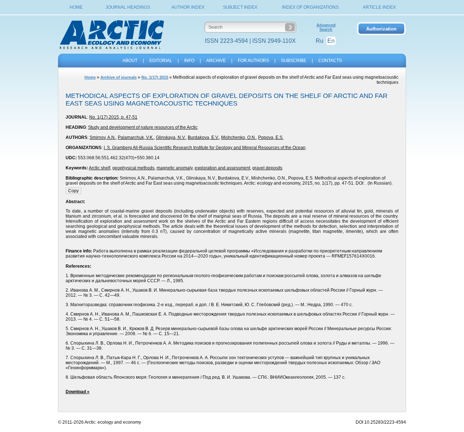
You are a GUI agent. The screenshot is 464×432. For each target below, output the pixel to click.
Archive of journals (118, 77)
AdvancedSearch (326, 27)
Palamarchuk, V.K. (136, 137)
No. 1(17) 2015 (154, 77)
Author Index (187, 7)
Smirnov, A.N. (103, 137)
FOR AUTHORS (253, 60)
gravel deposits (267, 167)
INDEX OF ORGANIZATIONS (310, 7)
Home (76, 7)
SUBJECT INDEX (240, 7)
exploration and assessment (222, 167)
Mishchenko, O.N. (238, 137)
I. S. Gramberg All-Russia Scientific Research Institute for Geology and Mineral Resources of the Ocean (205, 147)
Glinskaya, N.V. (171, 137)
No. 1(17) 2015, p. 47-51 (113, 117)
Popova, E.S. (270, 137)
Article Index (379, 7)
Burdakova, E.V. (203, 137)
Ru (319, 41)
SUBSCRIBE (293, 60)
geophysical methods (133, 167)
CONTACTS (330, 60)
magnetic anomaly (174, 167)
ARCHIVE (216, 60)
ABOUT (130, 60)
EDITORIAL (160, 60)
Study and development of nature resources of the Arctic (143, 127)
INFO (189, 60)
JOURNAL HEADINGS (127, 7)
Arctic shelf (99, 167)
